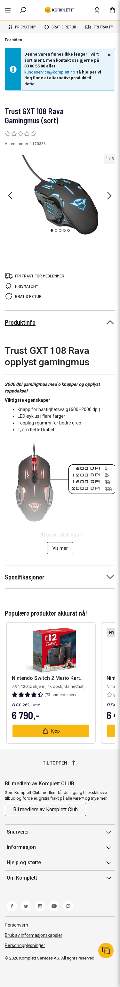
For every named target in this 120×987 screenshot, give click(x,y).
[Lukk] (108, 54)
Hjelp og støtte (24, 862)
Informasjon (21, 847)
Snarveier (18, 832)
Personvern (16, 925)
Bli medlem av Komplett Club (45, 809)
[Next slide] (109, 195)
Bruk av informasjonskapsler (33, 935)
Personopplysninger (25, 945)
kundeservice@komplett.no (49, 72)
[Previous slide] (10, 195)
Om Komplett (22, 878)
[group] (60, 194)
